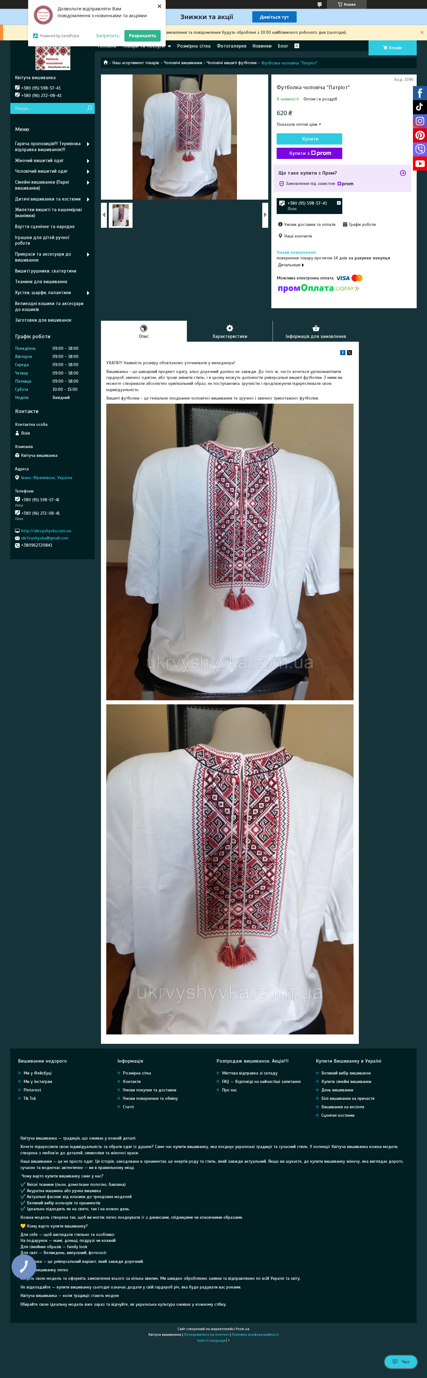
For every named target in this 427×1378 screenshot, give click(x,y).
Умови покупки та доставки (149, 1090)
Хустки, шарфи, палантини (43, 292)
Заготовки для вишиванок (43, 320)
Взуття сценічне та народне (45, 226)
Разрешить (142, 35)
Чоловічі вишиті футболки (232, 62)
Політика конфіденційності (255, 1334)
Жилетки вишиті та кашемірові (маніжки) (48, 212)
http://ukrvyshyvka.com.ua (46, 530)
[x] (349, 353)
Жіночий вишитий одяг (39, 160)
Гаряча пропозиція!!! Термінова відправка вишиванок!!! (48, 146)
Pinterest (32, 1090)
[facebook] (342, 353)
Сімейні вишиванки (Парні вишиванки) (42, 185)
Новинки (262, 46)
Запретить (107, 35)
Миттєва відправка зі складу (250, 1073)
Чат (405, 1361)
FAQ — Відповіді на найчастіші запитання (261, 1081)
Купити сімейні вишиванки (346, 1081)
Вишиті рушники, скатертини (45, 271)
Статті (128, 1107)
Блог (283, 46)
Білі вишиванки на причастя (347, 1098)
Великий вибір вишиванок (346, 1073)
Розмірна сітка (194, 46)
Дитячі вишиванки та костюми (48, 199)
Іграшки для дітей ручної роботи (42, 240)
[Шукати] (89, 108)
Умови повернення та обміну (150, 1098)
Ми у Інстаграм (37, 1081)
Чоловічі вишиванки (183, 62)
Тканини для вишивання (41, 281)
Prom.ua (242, 1329)
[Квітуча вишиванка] (52, 57)
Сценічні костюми (337, 1115)
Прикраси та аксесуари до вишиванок (43, 257)
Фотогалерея (231, 46)
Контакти (132, 1081)
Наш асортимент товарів (135, 62)
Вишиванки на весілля (342, 1107)
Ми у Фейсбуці (37, 1073)
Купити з (299, 153)
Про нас (229, 1090)
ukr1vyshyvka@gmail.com (44, 538)
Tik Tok (29, 1098)
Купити (310, 139)
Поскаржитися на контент (206, 1334)
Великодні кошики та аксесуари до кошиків (49, 306)
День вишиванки (337, 1090)
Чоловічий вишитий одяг (41, 171)
